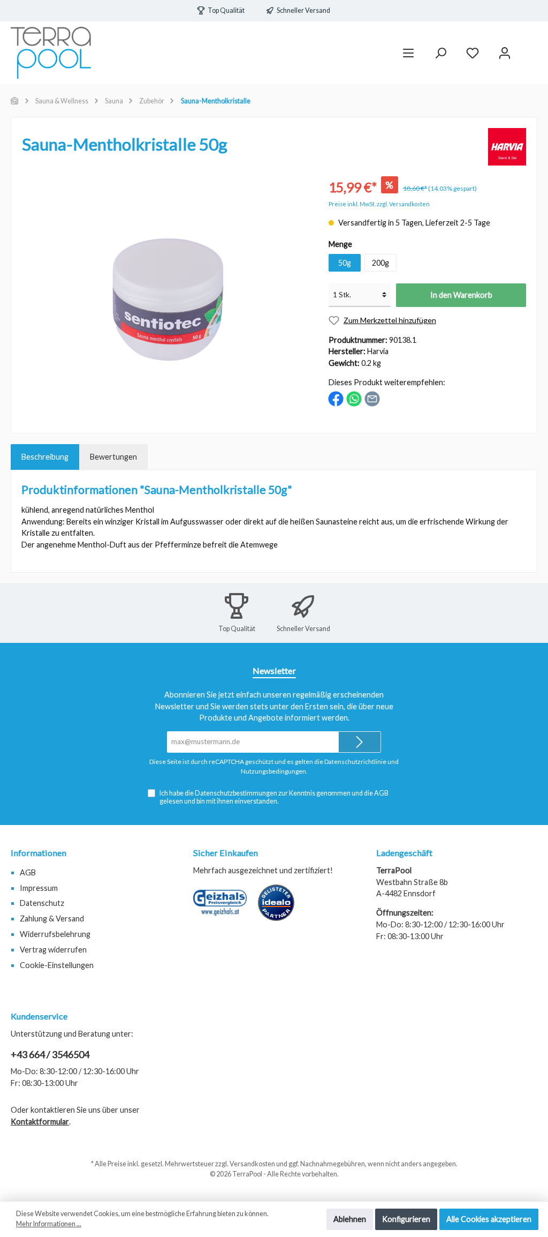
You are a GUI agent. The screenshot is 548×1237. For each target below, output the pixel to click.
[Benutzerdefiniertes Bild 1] (225, 908)
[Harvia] (507, 146)
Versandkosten (252, 1164)
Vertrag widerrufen (53, 949)
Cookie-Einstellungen (57, 965)
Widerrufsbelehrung (55, 934)
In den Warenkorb (461, 294)
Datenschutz (42, 903)
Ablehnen (349, 1219)
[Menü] (408, 53)
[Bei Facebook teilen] (335, 397)
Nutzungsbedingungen (273, 771)
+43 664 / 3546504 (50, 1054)
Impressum (39, 888)
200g (380, 262)
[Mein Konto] (504, 53)
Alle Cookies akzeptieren (488, 1219)
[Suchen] (440, 53)
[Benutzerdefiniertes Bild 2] (281, 908)
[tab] (45, 457)
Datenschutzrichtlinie (355, 762)
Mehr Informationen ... (48, 1224)
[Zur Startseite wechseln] (51, 53)
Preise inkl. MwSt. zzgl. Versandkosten (379, 203)
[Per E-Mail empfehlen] (372, 397)
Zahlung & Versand (52, 918)
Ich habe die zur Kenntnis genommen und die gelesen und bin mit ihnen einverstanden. (274, 797)
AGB (381, 793)
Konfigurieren (406, 1219)
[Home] (15, 101)
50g (344, 262)
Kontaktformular (40, 1121)
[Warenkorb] (530, 48)
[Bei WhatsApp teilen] (354, 397)
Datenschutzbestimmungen (236, 793)
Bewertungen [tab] (113, 456)
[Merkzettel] (472, 53)
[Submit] (359, 742)
